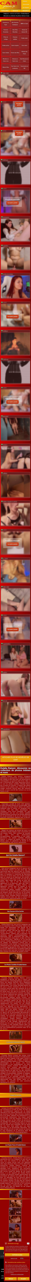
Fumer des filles (15, 52)
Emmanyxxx (6, 217)
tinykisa (5, 672)
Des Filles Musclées (15, 31)
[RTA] (22, 1258)
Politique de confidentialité (17, 1274)
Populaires (5, 10)
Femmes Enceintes (5, 31)
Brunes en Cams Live (15, 60)
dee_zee (5, 700)
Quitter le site (14, 1258)
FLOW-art (5, 331)
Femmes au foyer (6, 23)
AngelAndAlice (6, 644)
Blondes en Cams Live (6, 60)
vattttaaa (5, 473)
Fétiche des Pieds (24, 52)
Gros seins (24, 45)
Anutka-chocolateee (8, 274)
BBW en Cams (24, 23)
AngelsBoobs (6, 729)
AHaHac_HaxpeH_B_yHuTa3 (10, 501)
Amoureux (25, 10)
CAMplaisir (6, 13)
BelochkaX (5, 416)
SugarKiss (5, 245)
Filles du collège (5, 38)
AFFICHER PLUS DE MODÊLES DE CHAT (15, 758)
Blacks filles (6, 67)
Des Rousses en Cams (24, 60)
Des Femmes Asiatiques (15, 23)
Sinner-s (5, 444)
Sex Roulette (26, 7)
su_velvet (5, 558)
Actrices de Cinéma (15, 13)
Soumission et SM (24, 67)
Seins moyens (15, 45)
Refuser (11, 1278)
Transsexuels (26, 4)
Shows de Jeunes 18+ (24, 31)
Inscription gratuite (19, 104)
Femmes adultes (15, 38)
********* (4, 102)
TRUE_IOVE (6, 73)
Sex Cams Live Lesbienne (15, 67)
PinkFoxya (5, 160)
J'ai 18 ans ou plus (17, 1255)
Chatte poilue (5, 45)
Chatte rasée (24, 38)
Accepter (23, 1278)
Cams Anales (5, 52)
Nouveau (15, 10)
